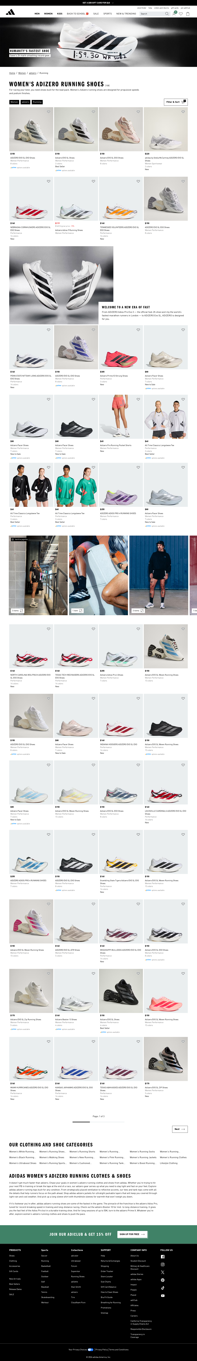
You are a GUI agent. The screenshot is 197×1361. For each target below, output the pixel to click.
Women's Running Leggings (109, 1152)
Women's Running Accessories (169, 1152)
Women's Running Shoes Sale (51, 1152)
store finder (141, 8)
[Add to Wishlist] (48, 112)
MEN (37, 14)
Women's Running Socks (142, 1152)
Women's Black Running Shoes (21, 1157)
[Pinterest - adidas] (174, 1280)
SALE (96, 14)
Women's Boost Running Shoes (142, 1163)
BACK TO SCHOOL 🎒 (78, 14)
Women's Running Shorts (82, 1152)
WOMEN (48, 14)
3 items (15, 611)
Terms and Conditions (118, 1350)
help (150, 8)
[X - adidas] (174, 1273)
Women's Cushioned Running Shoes (80, 1163)
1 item (75, 611)
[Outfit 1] (38, 575)
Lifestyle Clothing (169, 1163)
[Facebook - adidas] (174, 1257)
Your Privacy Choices (78, 1350)
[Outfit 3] (158, 575)
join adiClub (185, 8)
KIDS (59, 14)
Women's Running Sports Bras (52, 1163)
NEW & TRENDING (126, 14)
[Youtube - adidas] (174, 1296)
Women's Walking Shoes (51, 1157)
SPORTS (107, 14)
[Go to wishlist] (180, 13)
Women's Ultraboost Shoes (22, 1163)
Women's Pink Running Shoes (111, 1157)
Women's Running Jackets (143, 1157)
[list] (86, 102)
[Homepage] (10, 12)
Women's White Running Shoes (21, 1152)
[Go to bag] (187, 13)
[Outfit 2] (98, 575)
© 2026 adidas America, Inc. (98, 1357)
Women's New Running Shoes (81, 1157)
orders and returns (161, 8)
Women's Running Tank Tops (112, 1163)
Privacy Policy (101, 1350)
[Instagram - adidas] (174, 1265)
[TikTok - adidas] (174, 1288)
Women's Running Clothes (173, 1157)
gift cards (175, 8)
